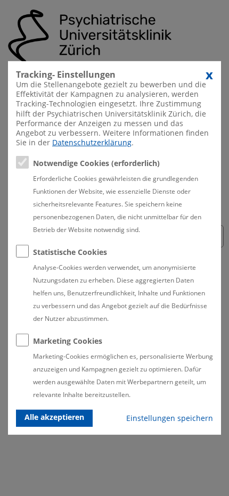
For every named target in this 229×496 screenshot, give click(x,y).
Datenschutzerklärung (92, 142)
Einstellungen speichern (169, 418)
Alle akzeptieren (54, 417)
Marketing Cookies (67, 341)
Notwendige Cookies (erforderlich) (96, 163)
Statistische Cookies (70, 252)
